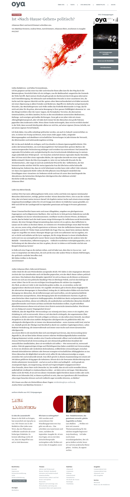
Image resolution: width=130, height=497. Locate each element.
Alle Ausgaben (98, 475)
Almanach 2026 (99, 473)
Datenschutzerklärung (19, 473)
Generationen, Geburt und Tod (48, 477)
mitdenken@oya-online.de (64, 382)
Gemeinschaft (70, 475)
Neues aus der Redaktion (106, 61)
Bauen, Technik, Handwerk (47, 471)
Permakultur (70, 477)
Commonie (69, 471)
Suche (113, 5)
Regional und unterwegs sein (48, 484)
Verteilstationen (105, 67)
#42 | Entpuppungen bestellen (105, 53)
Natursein (42, 482)
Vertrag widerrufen (19, 481)
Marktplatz (100, 5)
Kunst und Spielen (45, 479)
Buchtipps (69, 482)
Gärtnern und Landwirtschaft (48, 473)
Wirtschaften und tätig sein (48, 486)
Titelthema (70, 484)
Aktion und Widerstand (46, 469)
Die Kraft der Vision (72, 479)
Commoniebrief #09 (100, 469)
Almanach (69, 469)
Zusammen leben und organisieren (50, 488)
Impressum (15, 471)
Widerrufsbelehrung (18, 477)
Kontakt (14, 469)
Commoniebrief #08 (100, 471)
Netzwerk (97, 482)
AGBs (13, 475)
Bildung (68, 473)
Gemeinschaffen (44, 475)
